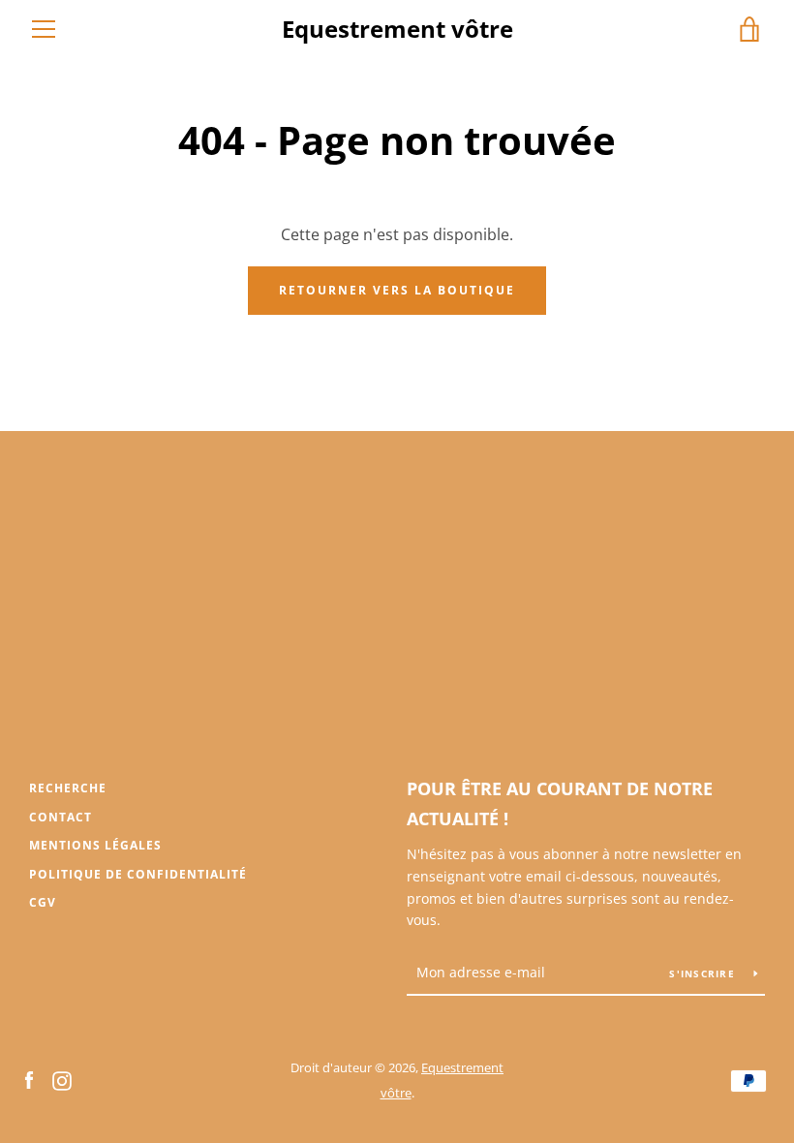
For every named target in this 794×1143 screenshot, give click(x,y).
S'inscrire (704, 973)
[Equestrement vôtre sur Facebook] (29, 1079)
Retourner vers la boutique (397, 290)
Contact (60, 817)
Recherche (68, 788)
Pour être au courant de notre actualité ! (560, 803)
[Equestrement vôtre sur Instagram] (62, 1079)
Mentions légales (95, 845)
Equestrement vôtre (397, 29)
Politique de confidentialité (138, 874)
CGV (42, 902)
